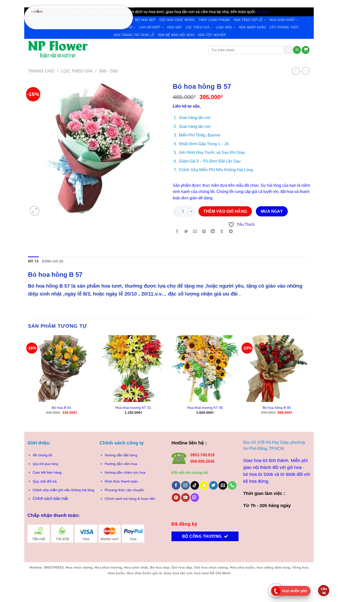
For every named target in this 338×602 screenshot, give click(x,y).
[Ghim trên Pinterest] (204, 232)
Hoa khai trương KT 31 (133, 408)
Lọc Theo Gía (77, 70)
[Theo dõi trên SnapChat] (204, 485)
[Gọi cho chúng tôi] (232, 485)
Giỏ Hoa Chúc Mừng (177, 20)
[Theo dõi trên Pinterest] (176, 497)
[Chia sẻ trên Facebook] (177, 232)
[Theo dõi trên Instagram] (185, 485)
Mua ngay (272, 211)
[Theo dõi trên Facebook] (176, 485)
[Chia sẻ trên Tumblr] (222, 232)
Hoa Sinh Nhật (282, 20)
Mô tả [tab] (33, 261)
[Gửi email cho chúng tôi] (222, 485)
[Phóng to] (34, 211)
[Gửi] (288, 50)
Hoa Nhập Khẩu (252, 27)
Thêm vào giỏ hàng (225, 211)
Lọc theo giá (197, 27)
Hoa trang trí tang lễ (134, 35)
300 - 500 (108, 70)
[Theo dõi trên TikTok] (195, 485)
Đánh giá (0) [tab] (52, 261)
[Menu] (297, 50)
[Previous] (28, 379)
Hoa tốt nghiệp (212, 35)
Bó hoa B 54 (61, 408)
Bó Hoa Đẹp (145, 20)
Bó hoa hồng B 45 (277, 408)
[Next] (310, 379)
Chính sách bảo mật (50, 498)
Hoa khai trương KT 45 (205, 408)
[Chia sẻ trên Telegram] (231, 232)
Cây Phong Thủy (284, 27)
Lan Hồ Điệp (150, 27)
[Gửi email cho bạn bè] (195, 232)
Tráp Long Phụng (214, 20)
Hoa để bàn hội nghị (176, 35)
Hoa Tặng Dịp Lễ (248, 20)
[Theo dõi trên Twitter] (213, 485)
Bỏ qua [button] (263, 12)
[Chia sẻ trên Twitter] (186, 232)
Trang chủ (41, 70)
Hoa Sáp (174, 27)
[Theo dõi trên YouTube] (185, 497)
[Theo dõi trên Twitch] (195, 497)
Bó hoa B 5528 (65, 17)
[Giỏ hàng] (306, 50)
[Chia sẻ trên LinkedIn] (213, 232)
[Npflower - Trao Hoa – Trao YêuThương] (114, 50)
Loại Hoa (224, 27)
